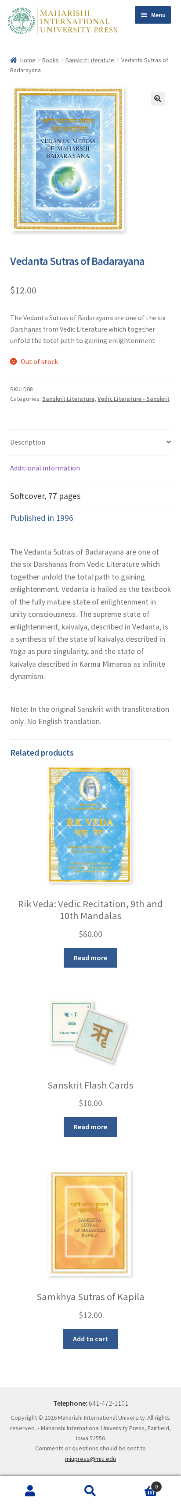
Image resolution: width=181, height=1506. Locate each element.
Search (90, 1491)
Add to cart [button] (90, 1338)
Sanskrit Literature (89, 60)
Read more (90, 957)
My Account (30, 1491)
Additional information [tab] (45, 467)
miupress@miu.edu (90, 1459)
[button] (158, 99)
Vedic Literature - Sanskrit (134, 399)
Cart (139, 1483)
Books (50, 60)
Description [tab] (27, 442)
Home (28, 60)
